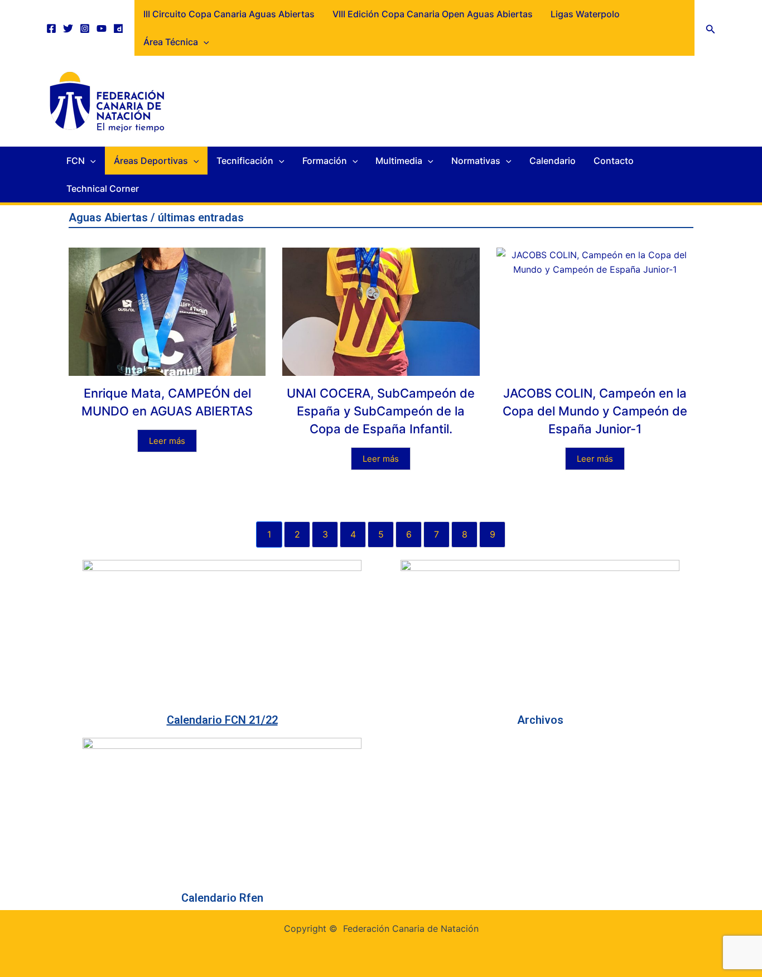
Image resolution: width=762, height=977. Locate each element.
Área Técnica (170, 41)
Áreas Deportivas (151, 160)
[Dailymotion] (118, 28)
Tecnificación (244, 160)
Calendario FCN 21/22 (222, 720)
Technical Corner (102, 188)
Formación (324, 160)
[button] (711, 28)
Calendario (552, 160)
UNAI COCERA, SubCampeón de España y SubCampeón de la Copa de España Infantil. (381, 411)
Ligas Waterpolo (585, 14)
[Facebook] (51, 28)
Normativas (475, 160)
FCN (75, 160)
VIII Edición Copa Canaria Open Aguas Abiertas (432, 14)
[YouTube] (102, 28)
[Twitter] (68, 28)
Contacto (614, 160)
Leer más (167, 441)
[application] (203, 42)
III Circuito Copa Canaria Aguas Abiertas (229, 14)
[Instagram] (85, 28)
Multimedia (398, 160)
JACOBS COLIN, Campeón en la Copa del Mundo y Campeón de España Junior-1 (595, 411)
